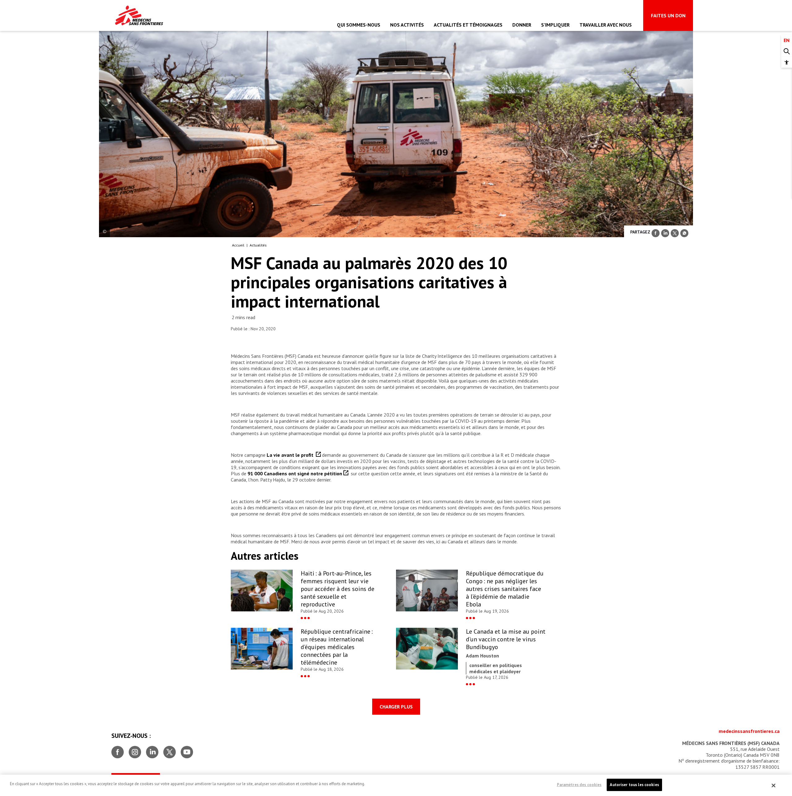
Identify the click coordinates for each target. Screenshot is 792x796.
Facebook (117, 750)
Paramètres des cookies (579, 784)
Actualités (258, 245)
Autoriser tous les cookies (634, 784)
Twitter (169, 750)
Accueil (238, 245)
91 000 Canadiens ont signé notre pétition (295, 473)
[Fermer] (774, 785)
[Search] (786, 51)
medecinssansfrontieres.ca (749, 731)
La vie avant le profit (291, 455)
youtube (187, 750)
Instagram (135, 750)
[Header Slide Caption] (104, 231)
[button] (786, 62)
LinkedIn (152, 750)
